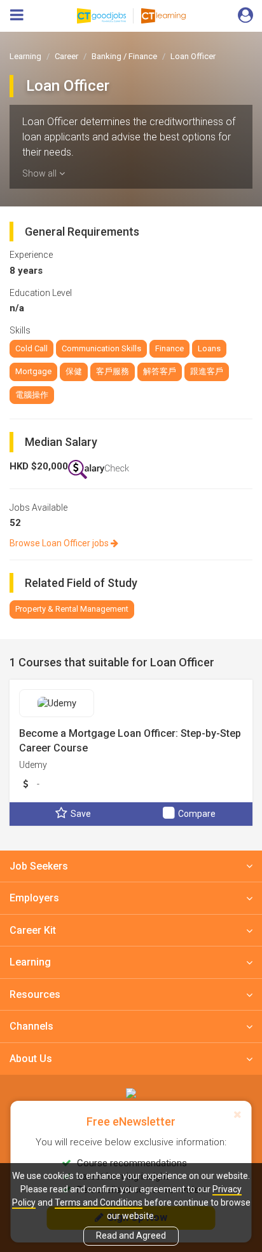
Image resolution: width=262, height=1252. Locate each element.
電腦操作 (31, 395)
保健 (74, 371)
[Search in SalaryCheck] (98, 469)
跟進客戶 (206, 371)
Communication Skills (101, 348)
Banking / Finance (124, 56)
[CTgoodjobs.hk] (131, 1093)
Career (66, 56)
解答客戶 (159, 371)
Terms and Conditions (98, 1202)
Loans (209, 348)
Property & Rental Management (71, 609)
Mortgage (33, 371)
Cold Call (31, 348)
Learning (25, 56)
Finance (169, 348)
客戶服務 (112, 371)
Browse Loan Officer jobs (60, 543)
